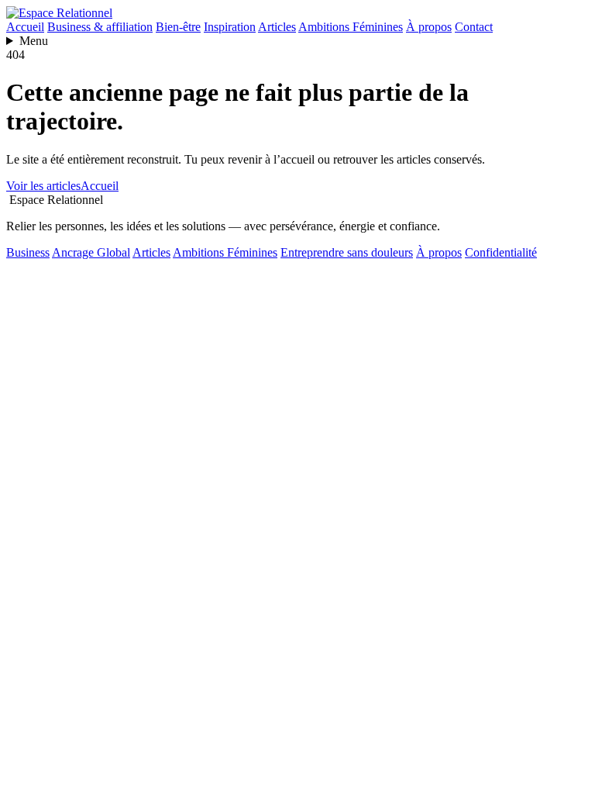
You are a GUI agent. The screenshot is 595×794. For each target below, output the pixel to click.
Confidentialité (501, 252)
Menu (33, 40)
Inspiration (230, 26)
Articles (277, 26)
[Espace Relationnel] (59, 12)
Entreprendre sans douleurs (346, 252)
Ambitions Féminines (350, 26)
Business (28, 252)
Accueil (25, 26)
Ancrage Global (91, 252)
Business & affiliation (100, 26)
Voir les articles (43, 185)
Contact (474, 26)
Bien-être (178, 26)
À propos (429, 26)
